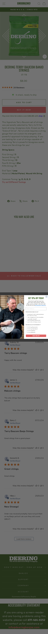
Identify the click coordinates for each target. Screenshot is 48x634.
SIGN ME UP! (36, 336)
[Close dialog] (46, 297)
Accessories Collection (40, 305)
